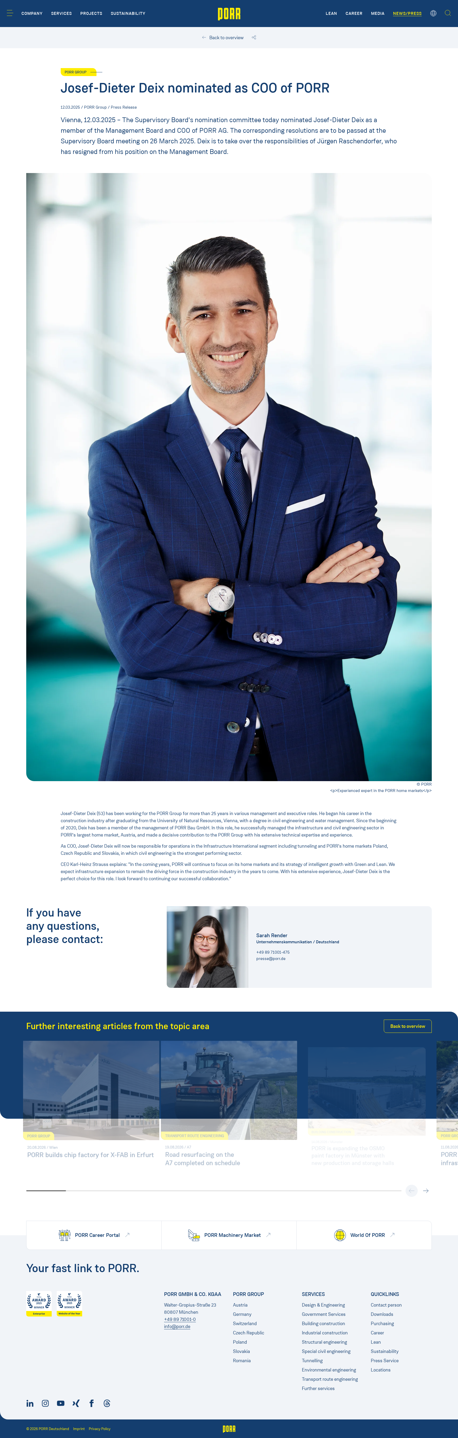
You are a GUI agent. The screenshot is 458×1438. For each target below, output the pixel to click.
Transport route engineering (330, 1379)
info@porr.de (177, 1326)
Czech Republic (248, 1333)
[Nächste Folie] (426, 1191)
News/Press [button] (407, 13)
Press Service (385, 1361)
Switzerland (245, 1323)
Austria (240, 1305)
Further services (318, 1388)
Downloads (382, 1314)
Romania (242, 1361)
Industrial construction (325, 1333)
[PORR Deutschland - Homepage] (229, 13)
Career (377, 1333)
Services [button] (61, 13)
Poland (240, 1342)
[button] (10, 13)
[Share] (254, 37)
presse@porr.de (270, 958)
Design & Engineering (323, 1305)
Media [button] (378, 13)
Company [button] (32, 13)
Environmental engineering (329, 1370)
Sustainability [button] (128, 13)
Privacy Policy (100, 1429)
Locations (381, 1370)
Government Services (324, 1314)
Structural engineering (324, 1342)
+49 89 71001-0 (180, 1319)
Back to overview (226, 38)
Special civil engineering (326, 1351)
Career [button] (354, 13)
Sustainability (385, 1351)
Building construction (323, 1323)
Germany (242, 1314)
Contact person (386, 1305)
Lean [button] (331, 13)
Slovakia (241, 1351)
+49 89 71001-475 (273, 952)
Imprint (79, 1429)
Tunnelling (312, 1361)
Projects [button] (91, 13)
